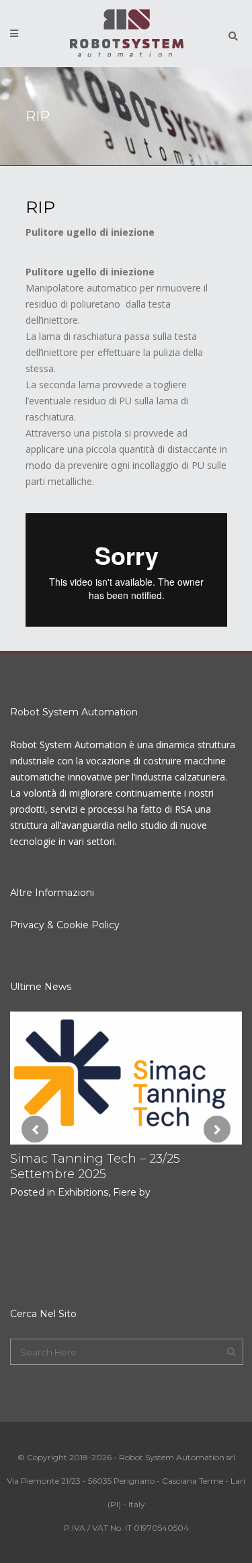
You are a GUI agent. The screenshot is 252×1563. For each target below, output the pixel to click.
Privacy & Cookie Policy (65, 925)
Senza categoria (189, 1239)
